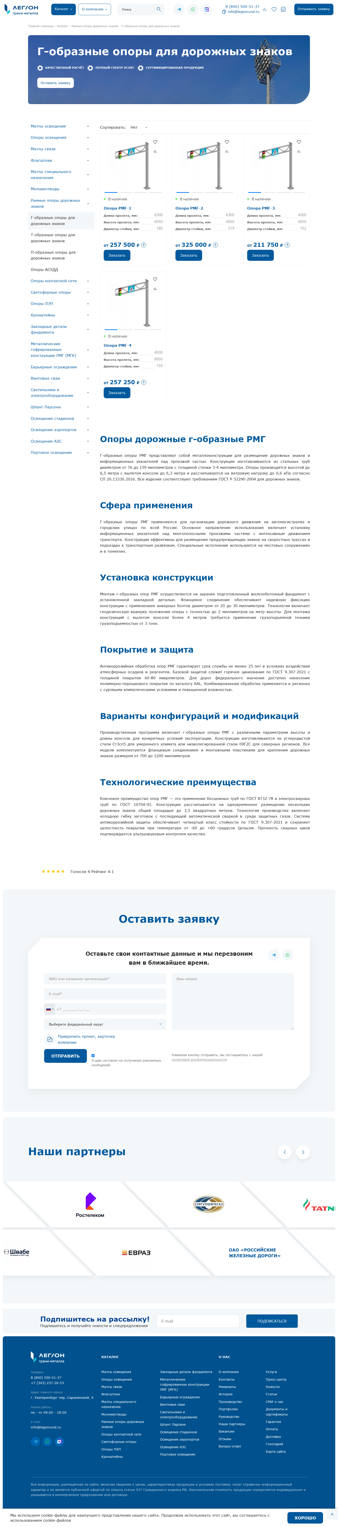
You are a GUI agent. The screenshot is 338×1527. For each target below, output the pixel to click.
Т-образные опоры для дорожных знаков (53, 238)
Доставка (273, 1437)
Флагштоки (41, 160)
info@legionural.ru (244, 11)
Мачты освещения (48, 126)
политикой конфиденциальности (199, 1059)
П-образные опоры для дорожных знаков (53, 255)
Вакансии (226, 1431)
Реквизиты (227, 1387)
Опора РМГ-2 (189, 208)
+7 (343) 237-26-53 (47, 1383)
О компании (229, 1372)
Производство (230, 1402)
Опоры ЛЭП (42, 303)
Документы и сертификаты (277, 1411)
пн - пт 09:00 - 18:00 (48, 1412)
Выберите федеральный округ (76, 1024)
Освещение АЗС (46, 441)
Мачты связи (43, 149)
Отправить (65, 1055)
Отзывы (225, 1439)
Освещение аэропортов (54, 430)
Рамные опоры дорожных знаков (55, 203)
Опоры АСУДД (44, 269)
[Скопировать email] (224, 11)
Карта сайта (276, 1451)
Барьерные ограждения (54, 367)
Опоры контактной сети (54, 281)
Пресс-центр (276, 1379)
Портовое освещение (51, 452)
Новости (273, 1387)
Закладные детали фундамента (49, 329)
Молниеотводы (45, 189)
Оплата (272, 1429)
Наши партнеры (232, 1424)
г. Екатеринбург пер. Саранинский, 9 (62, 1397)
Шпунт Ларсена (46, 407)
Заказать (117, 255)
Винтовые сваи (45, 378)
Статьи (271, 1394)
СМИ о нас (274, 1402)
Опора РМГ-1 (117, 208)
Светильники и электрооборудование (52, 393)
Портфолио (228, 1409)
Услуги (271, 1372)
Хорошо (305, 1517)
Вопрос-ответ (230, 1446)
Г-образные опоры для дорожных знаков (53, 221)
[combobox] (49, 1009)
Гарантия (273, 1422)
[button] (285, 1152)
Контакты (227, 1379)
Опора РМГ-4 (117, 345)
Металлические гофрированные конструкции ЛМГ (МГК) (53, 350)
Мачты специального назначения (51, 175)
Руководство (229, 1417)
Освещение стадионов (52, 418)
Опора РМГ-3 (261, 208)
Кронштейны (43, 315)
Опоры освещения (48, 137)
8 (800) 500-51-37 (243, 6)
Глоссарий (274, 1444)
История (225, 1394)
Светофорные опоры (51, 292)
